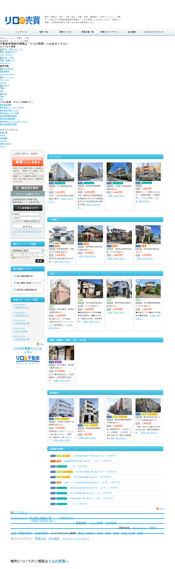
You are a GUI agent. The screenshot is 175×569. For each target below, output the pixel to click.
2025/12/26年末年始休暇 (20, 330)
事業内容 (40, 538)
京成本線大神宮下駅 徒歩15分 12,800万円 (83, 456)
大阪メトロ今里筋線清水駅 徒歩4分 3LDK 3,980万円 (85, 482)
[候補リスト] (27, 162)
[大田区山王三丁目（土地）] (60, 304)
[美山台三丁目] (90, 241)
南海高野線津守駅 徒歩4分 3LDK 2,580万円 (81, 461)
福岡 (140, 533)
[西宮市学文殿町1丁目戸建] (61, 244)
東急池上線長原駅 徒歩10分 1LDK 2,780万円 (84, 488)
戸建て (153, 527)
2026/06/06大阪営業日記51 (22, 314)
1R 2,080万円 (69, 504)
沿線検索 (110, 522)
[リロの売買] (22, 25)
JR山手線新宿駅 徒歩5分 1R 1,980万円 (81, 493)
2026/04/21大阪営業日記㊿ (22, 322)
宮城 (116, 533)
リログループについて (75, 538)
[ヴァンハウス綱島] (88, 423)
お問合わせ (66, 517)
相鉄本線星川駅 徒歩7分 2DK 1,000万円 (82, 498)
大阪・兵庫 (128, 533)
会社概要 (54, 538)
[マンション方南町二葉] (148, 180)
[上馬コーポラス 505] (119, 414)
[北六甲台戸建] (119, 244)
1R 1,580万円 (69, 466)
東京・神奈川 (86, 533)
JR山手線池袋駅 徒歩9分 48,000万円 (81, 477)
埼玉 (100, 533)
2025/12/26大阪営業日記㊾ (22, 338)
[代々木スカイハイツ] (119, 181)
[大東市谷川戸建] (148, 244)
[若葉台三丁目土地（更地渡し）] (148, 297)
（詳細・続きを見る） (116, 196)
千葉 (108, 533)
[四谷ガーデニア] (90, 181)
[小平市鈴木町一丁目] (90, 297)
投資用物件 (42, 533)
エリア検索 (96, 522)
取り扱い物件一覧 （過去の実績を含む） (43, 519)
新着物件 (81, 522)
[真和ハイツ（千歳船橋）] (61, 416)
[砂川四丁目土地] (119, 297)
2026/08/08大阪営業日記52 (22, 306)
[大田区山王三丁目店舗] (61, 359)
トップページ (19, 517)
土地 (13, 533)
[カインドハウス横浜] (148, 412)
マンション (139, 527)
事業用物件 (25, 533)
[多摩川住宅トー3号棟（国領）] (61, 181)
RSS (162, 509)
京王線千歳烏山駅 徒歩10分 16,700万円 (84, 472)
